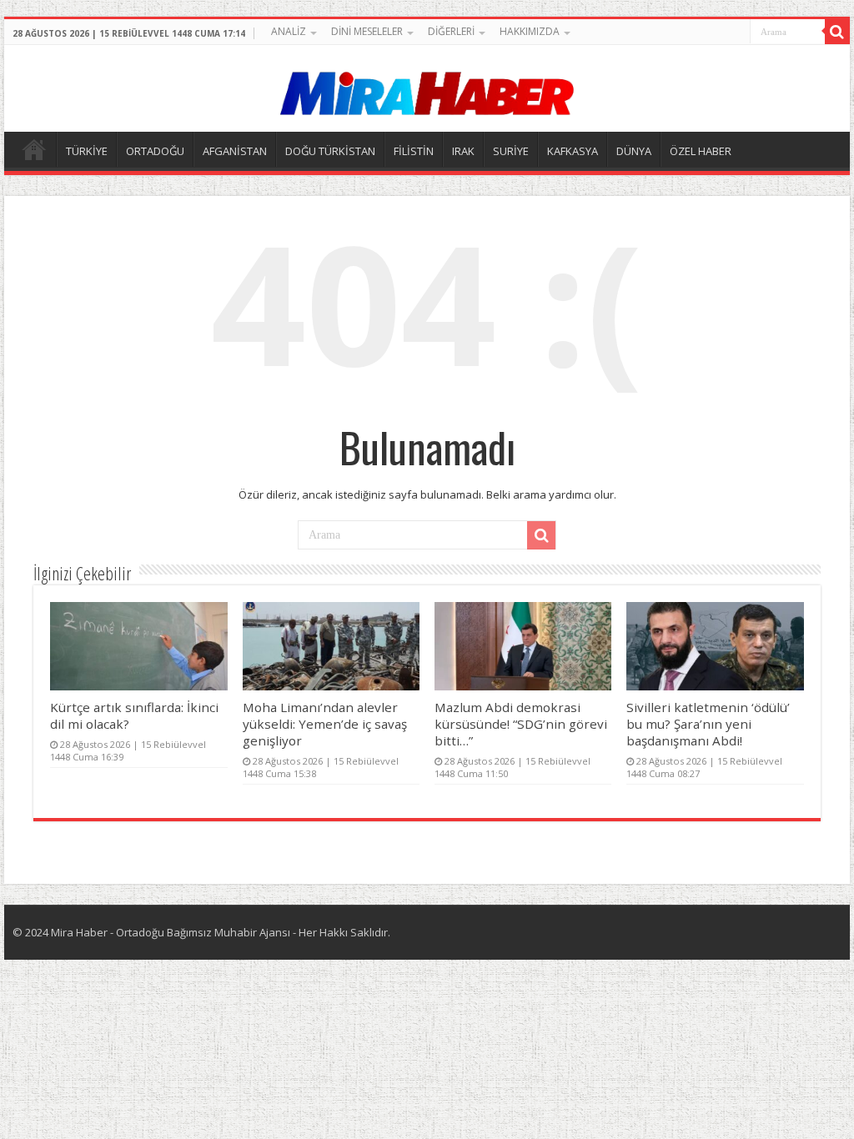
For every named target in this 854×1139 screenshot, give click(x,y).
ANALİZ (288, 31)
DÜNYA (633, 150)
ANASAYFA (34, 149)
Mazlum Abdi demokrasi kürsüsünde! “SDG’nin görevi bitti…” (521, 724)
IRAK (463, 150)
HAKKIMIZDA (530, 31)
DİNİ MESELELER (367, 31)
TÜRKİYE (87, 150)
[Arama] (837, 31)
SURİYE (511, 150)
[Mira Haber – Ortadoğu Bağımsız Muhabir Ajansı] (427, 88)
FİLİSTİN (414, 150)
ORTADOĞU (155, 150)
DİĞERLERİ (451, 31)
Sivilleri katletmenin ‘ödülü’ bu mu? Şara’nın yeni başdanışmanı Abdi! (708, 724)
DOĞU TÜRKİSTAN (330, 150)
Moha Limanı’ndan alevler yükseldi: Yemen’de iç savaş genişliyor (325, 724)
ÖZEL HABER (700, 150)
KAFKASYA (572, 150)
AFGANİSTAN (235, 150)
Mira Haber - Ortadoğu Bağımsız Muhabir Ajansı (170, 932)
